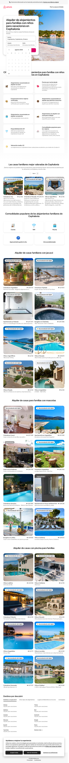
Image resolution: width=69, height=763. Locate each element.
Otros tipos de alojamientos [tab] (27, 700)
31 (9, 73)
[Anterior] (30, 173)
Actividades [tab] (61, 700)
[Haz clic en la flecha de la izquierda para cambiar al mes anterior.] (9, 49)
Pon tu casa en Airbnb (56, 7)
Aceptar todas (14, 752)
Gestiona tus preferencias (50, 752)
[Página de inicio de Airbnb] (7, 7)
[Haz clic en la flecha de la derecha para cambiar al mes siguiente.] (28, 49)
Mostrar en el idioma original (51, 2)
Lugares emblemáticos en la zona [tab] (46, 700)
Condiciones (37, 760)
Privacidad (30, 760)
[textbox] (13, 45)
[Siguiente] (37, 173)
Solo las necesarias (32, 752)
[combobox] (21, 39)
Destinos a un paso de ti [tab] (10, 700)
